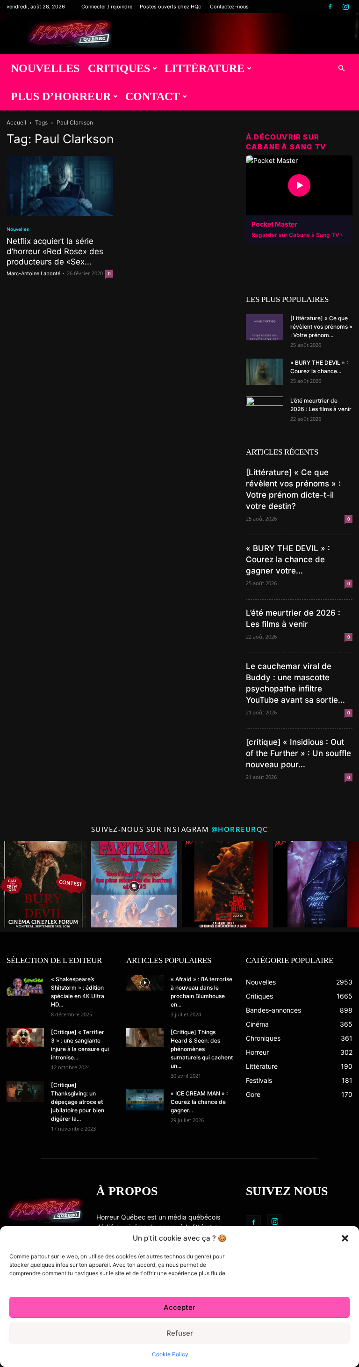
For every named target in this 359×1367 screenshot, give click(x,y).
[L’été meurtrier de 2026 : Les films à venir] (264, 410)
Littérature (204, 68)
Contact (152, 96)
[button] (345, 1238)
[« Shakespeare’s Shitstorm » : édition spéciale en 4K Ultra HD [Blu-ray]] (25, 985)
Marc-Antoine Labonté (33, 273)
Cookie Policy (170, 1354)
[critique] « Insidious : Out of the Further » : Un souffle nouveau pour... (298, 753)
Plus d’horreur (61, 96)
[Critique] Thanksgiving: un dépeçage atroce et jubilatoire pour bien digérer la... (77, 1101)
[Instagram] (345, 6)
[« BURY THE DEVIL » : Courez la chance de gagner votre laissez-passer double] (264, 372)
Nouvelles (45, 68)
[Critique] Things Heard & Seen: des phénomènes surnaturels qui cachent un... (202, 1049)
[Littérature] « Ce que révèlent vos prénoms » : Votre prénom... (321, 326)
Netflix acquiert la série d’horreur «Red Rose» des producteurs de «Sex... (55, 251)
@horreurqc (239, 829)
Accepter (179, 1307)
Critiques (119, 68)
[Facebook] (330, 6)
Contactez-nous (229, 6)
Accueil (16, 122)
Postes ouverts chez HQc (170, 6)
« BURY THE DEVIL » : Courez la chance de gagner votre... (288, 559)
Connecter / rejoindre (106, 6)
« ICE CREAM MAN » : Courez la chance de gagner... (199, 1102)
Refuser (179, 1333)
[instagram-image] (43, 884)
